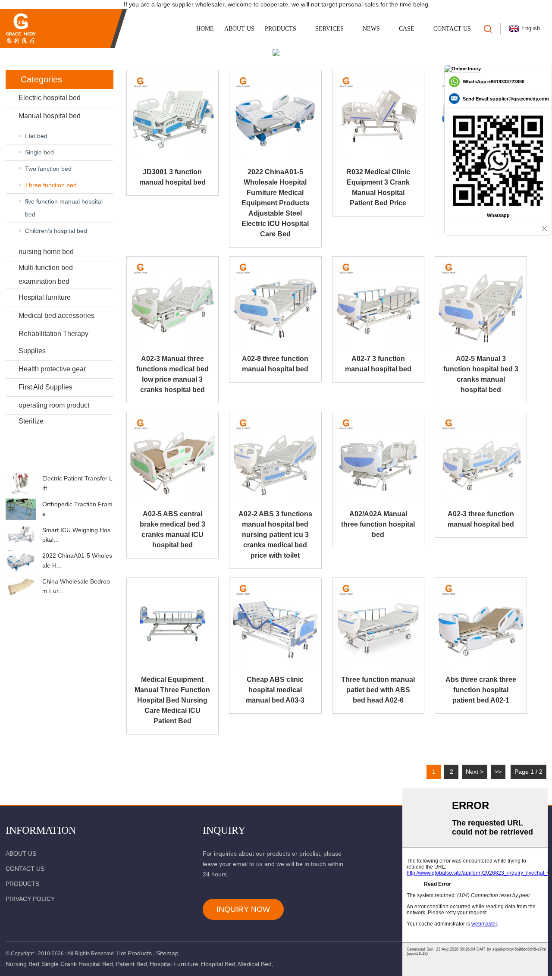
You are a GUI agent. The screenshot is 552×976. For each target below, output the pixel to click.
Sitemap (167, 953)
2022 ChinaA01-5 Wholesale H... (77, 560)
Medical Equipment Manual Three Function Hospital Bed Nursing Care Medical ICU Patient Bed (172, 700)
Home (205, 28)
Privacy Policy (30, 898)
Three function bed (51, 185)
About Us (239, 28)
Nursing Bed (22, 963)
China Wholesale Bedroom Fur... (76, 586)
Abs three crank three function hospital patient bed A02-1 (480, 690)
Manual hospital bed (50, 115)
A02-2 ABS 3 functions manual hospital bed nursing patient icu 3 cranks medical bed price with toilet (275, 534)
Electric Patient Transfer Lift (77, 483)
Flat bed (36, 135)
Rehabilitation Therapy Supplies (53, 342)
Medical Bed (255, 963)
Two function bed (48, 168)
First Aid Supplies (45, 387)
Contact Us (452, 28)
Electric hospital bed (50, 97)
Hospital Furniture (174, 963)
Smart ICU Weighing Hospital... (76, 535)
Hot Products (134, 953)
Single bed (39, 152)
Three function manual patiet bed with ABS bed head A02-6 (378, 690)
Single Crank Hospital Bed (77, 963)
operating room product (54, 405)
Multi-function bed (46, 267)
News (371, 28)
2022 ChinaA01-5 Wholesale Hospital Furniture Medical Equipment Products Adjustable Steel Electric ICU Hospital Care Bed (275, 203)
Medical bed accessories (56, 315)
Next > (474, 771)
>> (498, 771)
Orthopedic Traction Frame (77, 509)
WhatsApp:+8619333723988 (493, 81)
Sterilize (31, 421)
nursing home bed (46, 251)
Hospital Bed (218, 963)
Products (280, 28)
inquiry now (243, 909)
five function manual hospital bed (64, 208)
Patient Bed (131, 963)
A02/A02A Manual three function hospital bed (378, 524)
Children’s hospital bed (56, 230)
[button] (59, 464)
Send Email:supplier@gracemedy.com (506, 98)
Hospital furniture (45, 297)
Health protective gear (52, 369)
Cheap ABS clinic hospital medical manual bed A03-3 (275, 690)
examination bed (44, 281)
